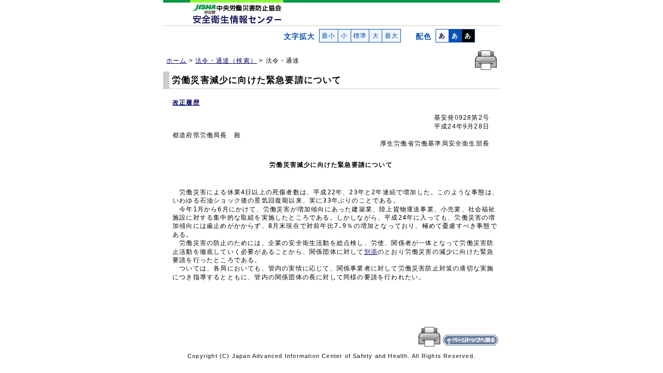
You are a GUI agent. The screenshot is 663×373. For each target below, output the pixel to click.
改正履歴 (186, 102)
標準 (360, 35)
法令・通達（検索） (226, 60)
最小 (329, 35)
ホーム (176, 60)
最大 (391, 35)
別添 (371, 251)
